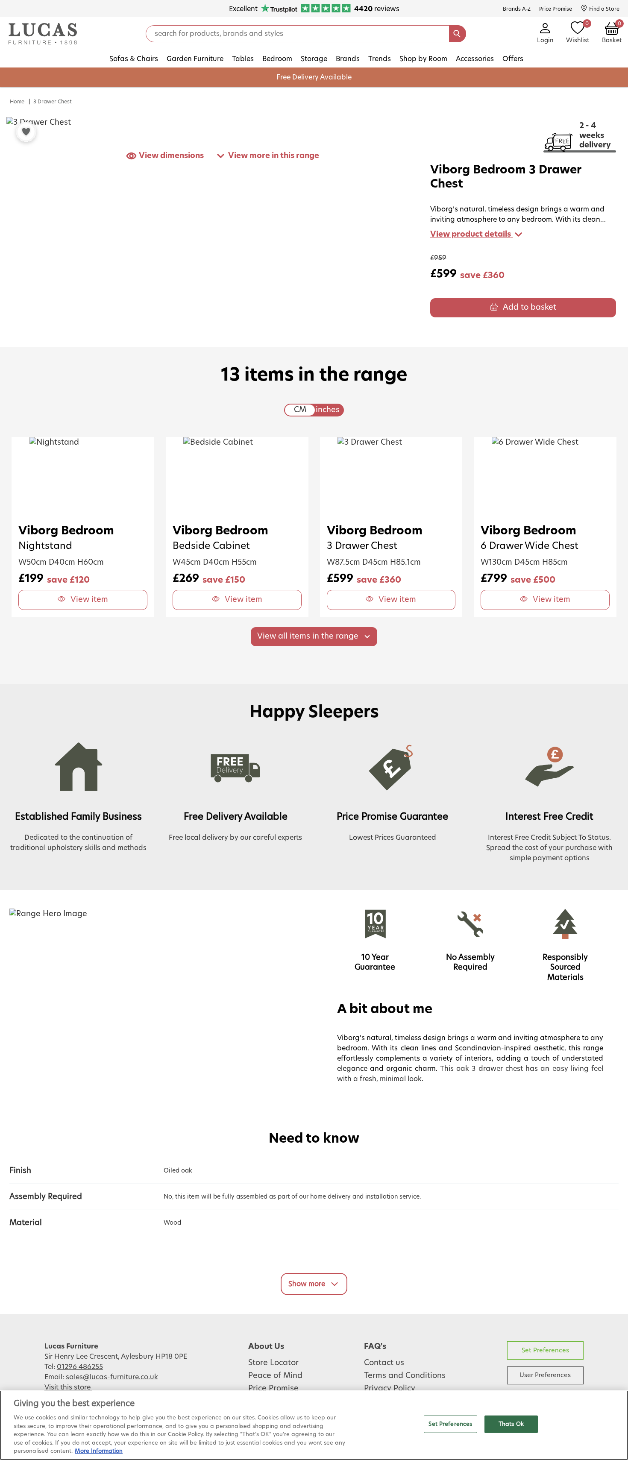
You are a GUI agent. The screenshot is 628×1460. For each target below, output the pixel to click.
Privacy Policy (389, 1389)
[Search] (457, 33)
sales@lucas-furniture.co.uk (112, 1377)
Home (17, 101)
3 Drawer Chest (52, 101)
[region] (314, 1425)
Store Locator (273, 1363)
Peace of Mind (275, 1376)
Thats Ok (511, 1424)
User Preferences (545, 1375)
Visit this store (68, 1387)
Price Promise (273, 1389)
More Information (99, 1451)
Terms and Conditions (405, 1376)
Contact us (384, 1363)
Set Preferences (545, 1350)
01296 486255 (80, 1366)
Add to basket (529, 307)
